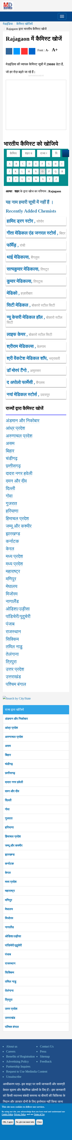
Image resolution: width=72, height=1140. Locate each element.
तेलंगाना (9, 990)
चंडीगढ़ (9, 764)
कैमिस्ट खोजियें (24, 23)
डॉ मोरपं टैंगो (17, 370)
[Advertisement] (35, 104)
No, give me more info (25, 1122)
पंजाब (8, 954)
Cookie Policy (7, 1114)
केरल (8, 872)
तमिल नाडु (10, 981)
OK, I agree (8, 1122)
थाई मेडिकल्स (18, 257)
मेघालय (9, 909)
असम (8, 745)
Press (43, 1051)
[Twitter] (16, 51)
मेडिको (12, 293)
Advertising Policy (17, 1061)
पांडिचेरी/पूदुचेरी (13, 945)
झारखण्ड (10, 854)
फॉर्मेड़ (12, 245)
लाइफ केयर (16, 334)
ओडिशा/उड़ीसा (13, 936)
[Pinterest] (24, 51)
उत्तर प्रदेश (11, 1008)
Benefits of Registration (20, 1056)
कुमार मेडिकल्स (19, 281)
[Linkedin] (32, 51)
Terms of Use (39, 1114)
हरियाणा (9, 827)
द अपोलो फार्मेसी (20, 382)
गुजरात (8, 818)
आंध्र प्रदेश (11, 727)
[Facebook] (9, 51)
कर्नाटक (9, 863)
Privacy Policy (20, 1114)
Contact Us (47, 1046)
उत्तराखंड (10, 1017)
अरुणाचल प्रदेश (14, 736)
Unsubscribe (13, 1076)
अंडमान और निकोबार (16, 718)
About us (11, 1046)
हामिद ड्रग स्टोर (20, 221)
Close (39, 1122)
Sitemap (45, 1056)
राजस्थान (10, 963)
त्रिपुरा (8, 999)
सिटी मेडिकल (18, 305)
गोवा (7, 809)
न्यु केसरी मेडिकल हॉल (25, 317)
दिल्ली (8, 800)
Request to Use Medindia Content (26, 1071)
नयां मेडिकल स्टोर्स (22, 394)
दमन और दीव (12, 791)
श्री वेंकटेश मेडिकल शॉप (27, 358)
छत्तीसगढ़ (10, 773)
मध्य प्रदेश (11, 881)
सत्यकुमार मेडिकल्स (22, 269)
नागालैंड (9, 927)
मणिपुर (8, 900)
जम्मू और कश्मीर (13, 845)
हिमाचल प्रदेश (13, 836)
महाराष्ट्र (10, 890)
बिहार (8, 755)
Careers (10, 1051)
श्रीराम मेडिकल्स (21, 346)
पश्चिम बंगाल (12, 1026)
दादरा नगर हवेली (14, 782)
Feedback (46, 1061)
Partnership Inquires (18, 1066)
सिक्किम (9, 972)
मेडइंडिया (8, 23)
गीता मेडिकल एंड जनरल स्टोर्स (32, 232)
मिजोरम (9, 918)
